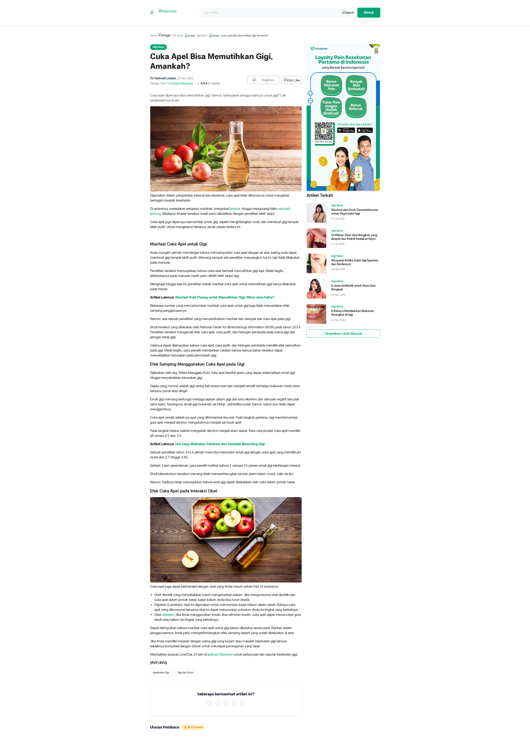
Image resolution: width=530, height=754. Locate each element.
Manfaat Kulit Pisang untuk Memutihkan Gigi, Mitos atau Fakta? (224, 297)
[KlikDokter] (176, 12)
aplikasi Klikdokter (220, 654)
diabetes (168, 615)
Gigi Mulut (202, 35)
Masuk (369, 13)
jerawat (235, 209)
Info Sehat (177, 35)
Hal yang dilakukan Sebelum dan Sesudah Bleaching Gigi (220, 444)
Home (153, 35)
